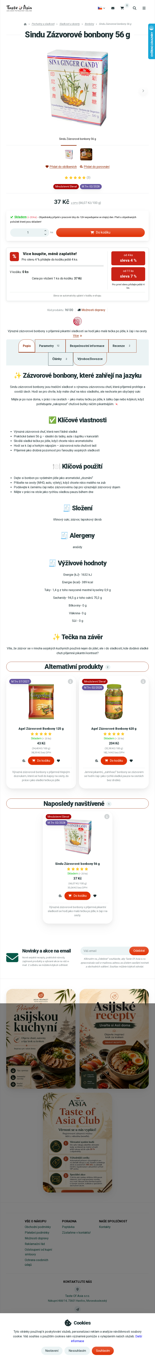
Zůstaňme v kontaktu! (76, 1232)
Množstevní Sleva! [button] (66, 186)
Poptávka (68, 1227)
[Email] (112, 8)
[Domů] (19, 8)
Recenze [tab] (121, 346)
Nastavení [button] (51, 1350)
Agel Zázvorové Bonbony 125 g (41, 728)
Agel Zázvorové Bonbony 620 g (113, 728)
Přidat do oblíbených (63, 167)
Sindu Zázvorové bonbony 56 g (77, 864)
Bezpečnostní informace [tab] (87, 346)
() (88, 177)
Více (76, 335)
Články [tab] (59, 359)
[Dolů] (46, 235)
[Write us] (77, 1309)
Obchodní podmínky (38, 1227)
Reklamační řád (35, 1244)
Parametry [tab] (49, 346)
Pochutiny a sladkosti (43, 23)
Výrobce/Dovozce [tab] (90, 359)
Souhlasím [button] (103, 1350)
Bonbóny (89, 23)
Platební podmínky (37, 1232)
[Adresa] (77, 1289)
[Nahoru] (46, 230)
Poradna (69, 1221)
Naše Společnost (113, 1221)
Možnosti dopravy (93, 310)
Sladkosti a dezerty (69, 23)
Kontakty (105, 1227)
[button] (143, 90)
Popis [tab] (27, 346)
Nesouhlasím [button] (77, 1350)
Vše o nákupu (35, 1221)
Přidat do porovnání (96, 167)
